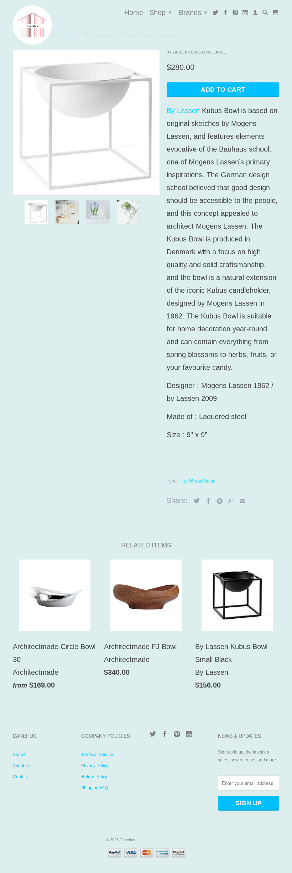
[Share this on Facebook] (206, 501)
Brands (193, 12)
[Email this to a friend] (240, 501)
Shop (160, 12)
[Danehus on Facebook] (225, 14)
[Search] (265, 14)
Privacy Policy (94, 765)
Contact (20, 776)
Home (133, 12)
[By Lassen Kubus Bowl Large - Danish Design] (86, 121)
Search (20, 754)
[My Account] (255, 14)
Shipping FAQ (94, 787)
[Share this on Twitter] (195, 500)
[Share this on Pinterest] (218, 501)
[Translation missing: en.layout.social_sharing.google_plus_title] (229, 501)
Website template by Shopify (161, 840)
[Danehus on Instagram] (245, 14)
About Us (22, 765)
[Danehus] (43, 25)
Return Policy (94, 776)
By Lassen (183, 110)
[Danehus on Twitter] (215, 14)
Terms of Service (97, 754)
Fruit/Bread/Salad (197, 481)
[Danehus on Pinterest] (235, 14)
